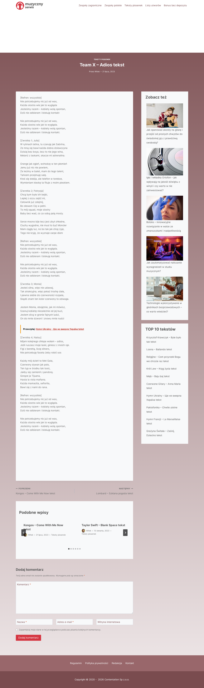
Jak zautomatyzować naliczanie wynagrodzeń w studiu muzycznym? (164, 266)
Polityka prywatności (96, 663)
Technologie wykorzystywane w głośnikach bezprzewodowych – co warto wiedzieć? (164, 307)
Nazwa (22, 622)
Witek (97, 71)
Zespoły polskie (113, 5)
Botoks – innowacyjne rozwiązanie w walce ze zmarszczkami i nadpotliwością (163, 226)
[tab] (69, 549)
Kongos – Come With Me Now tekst (35, 491)
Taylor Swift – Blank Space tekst (103, 525)
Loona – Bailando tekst (159, 349)
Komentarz (24, 584)
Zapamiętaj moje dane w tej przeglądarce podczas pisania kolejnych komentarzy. (60, 629)
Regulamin (76, 663)
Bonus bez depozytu (175, 5)
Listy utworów (153, 5)
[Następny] (125, 532)
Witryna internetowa (109, 622)
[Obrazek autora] (83, 530)
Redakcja (117, 663)
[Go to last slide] (23, 532)
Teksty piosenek (133, 5)
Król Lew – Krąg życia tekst (161, 368)
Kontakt (129, 663)
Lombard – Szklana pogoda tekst (114, 491)
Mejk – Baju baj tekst (158, 376)
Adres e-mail (65, 622)
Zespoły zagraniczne (90, 5)
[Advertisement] (102, 31)
